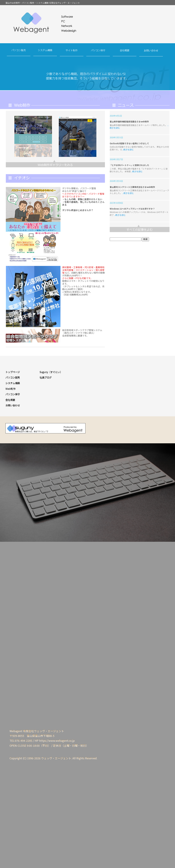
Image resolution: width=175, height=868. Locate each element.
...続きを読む (128, 149)
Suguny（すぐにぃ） (51, 372)
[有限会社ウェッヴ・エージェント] (87, 25)
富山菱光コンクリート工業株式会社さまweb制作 (132, 186)
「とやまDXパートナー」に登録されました (129, 165)
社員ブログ (46, 377)
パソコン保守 (98, 52)
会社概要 (124, 52)
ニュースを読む (140, 228)
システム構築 (45, 52)
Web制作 (10, 389)
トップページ (12, 372)
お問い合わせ (151, 52)
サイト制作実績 (55, 163)
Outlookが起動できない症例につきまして (129, 143)
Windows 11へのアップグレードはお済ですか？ (132, 208)
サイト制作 (71, 52)
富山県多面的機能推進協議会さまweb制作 (129, 121)
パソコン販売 (18, 52)
